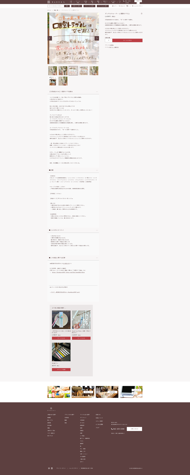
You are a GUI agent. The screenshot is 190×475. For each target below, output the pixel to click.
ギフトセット (83, 417)
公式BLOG (66, 263)
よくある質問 (113, 2)
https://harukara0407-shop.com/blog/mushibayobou (68, 272)
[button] (50, 38)
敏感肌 (49, 417)
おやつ (81, 461)
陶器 (66, 420)
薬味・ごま (82, 451)
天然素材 (82, 420)
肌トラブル (50, 420)
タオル (81, 441)
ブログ (120, 2)
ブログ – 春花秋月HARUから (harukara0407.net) (65, 292)
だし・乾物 (82, 448)
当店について (105, 2)
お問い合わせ (139, 2)
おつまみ (82, 422)
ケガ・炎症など (51, 433)
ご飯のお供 (82, 459)
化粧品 (81, 430)
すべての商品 (78, 2)
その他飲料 (82, 456)
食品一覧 (92, 2)
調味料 (81, 443)
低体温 (49, 422)
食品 (66, 422)
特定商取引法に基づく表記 (87, 468)
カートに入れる (127, 40)
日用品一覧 (85, 2)
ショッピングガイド (73, 468)
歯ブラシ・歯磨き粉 (114, 47)
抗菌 (81, 433)
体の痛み (50, 425)
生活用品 (111, 45)
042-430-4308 (118, 429)
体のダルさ (50, 435)
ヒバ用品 (82, 435)
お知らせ (71, 2)
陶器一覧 (98, 2)
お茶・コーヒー (84, 454)
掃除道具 (82, 425)
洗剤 (81, 428)
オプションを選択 (61, 369)
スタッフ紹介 (99, 421)
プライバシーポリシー (61, 468)
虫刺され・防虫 (51, 430)
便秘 (49, 428)
